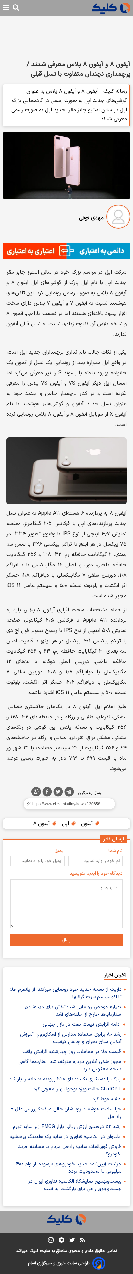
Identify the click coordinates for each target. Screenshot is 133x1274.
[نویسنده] (118, 218)
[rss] (82, 1241)
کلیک (33, 1251)
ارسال (67, 940)
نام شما (115, 851)
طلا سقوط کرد (106, 1099)
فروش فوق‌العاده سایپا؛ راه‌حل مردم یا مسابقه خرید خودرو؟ (69, 1150)
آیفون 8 (42, 824)
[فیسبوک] (47, 793)
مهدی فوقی (91, 218)
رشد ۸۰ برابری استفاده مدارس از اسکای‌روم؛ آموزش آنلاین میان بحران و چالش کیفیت (71, 1038)
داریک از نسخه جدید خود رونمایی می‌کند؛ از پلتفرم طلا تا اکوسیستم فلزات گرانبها (66, 993)
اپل (66, 824)
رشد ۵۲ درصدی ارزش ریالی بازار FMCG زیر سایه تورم (67, 1126)
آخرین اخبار (115, 975)
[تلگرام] (69, 793)
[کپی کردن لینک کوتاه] (66, 804)
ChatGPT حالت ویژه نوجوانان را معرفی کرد (77, 1089)
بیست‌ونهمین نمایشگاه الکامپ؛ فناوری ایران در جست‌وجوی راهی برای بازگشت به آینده (75, 1185)
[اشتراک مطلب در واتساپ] (36, 791)
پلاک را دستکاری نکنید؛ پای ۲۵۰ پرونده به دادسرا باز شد (65, 1079)
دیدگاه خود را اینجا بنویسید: (96, 873)
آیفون (88, 824)
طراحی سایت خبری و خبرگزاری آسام (59, 1263)
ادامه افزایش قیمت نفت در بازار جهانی (82, 1024)
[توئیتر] (58, 793)
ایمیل (59, 851)
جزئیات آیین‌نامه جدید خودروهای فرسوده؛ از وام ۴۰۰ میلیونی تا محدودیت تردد (69, 1167)
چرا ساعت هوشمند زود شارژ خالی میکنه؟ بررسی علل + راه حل (66, 1113)
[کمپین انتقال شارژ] (66, 251)
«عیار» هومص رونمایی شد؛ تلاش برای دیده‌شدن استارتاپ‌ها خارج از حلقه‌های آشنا (73, 1010)
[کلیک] (111, 8)
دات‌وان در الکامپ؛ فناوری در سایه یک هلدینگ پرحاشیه (65, 1136)
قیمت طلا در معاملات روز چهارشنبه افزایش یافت (71, 1052)
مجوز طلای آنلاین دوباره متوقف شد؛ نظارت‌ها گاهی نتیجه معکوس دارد (69, 1065)
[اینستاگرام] (51, 1241)
